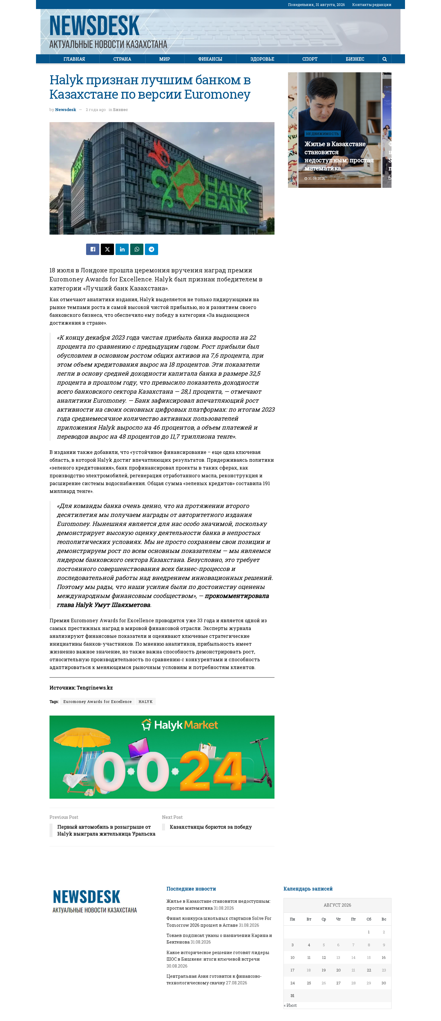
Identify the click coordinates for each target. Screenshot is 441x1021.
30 (384, 983)
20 (338, 970)
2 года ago (96, 109)
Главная (74, 59)
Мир (164, 59)
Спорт (310, 59)
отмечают (73, 299)
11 (309, 957)
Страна (122, 59)
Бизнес (355, 59)
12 (324, 957)
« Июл (290, 1005)
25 (309, 983)
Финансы (210, 59)
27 (338, 983)
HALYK (146, 701)
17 (293, 970)
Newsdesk (65, 109)
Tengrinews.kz (95, 687)
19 (324, 970)
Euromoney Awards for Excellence (97, 701)
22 (369, 970)
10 (293, 957)
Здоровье (262, 59)
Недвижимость (322, 133)
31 (292, 995)
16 (384, 957)
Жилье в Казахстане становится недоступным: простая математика (339, 156)
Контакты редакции (372, 4)
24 (292, 983)
